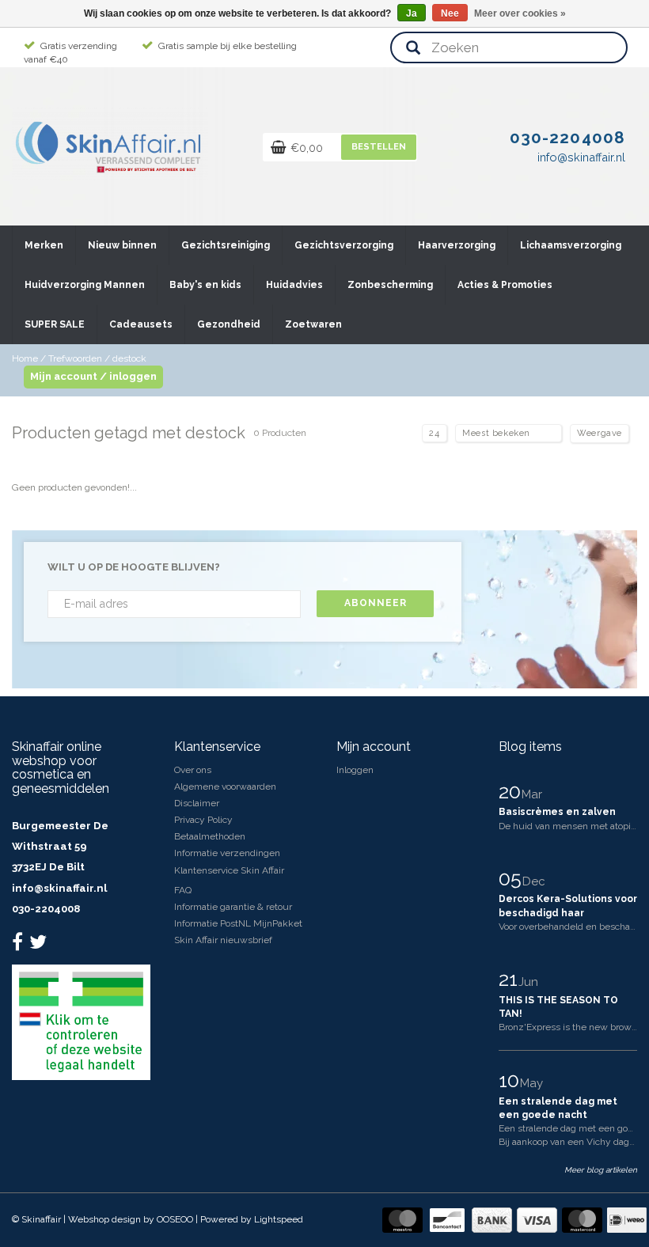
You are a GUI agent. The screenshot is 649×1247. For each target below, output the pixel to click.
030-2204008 (46, 909)
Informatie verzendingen (227, 852)
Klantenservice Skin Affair (229, 870)
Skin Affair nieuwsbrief (223, 940)
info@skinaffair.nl (59, 888)
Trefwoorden (75, 358)
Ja (411, 13)
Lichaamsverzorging (570, 245)
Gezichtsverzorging (343, 245)
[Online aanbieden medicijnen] (81, 1021)
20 (512, 791)
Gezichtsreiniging (225, 245)
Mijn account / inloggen (93, 376)
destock (129, 358)
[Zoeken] (413, 49)
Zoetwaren (313, 324)
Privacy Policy (203, 819)
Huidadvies (294, 284)
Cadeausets (141, 324)
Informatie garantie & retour (233, 906)
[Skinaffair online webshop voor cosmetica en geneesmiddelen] (110, 143)
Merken (44, 245)
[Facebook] (19, 945)
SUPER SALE (55, 324)
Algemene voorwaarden (225, 786)
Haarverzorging (456, 245)
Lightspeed (278, 1219)
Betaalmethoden (209, 836)
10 (511, 1080)
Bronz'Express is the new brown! (569, 1027)
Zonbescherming (390, 284)
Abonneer (375, 602)
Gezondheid (228, 324)
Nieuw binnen (122, 245)
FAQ (183, 890)
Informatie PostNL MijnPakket (238, 923)
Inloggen (355, 769)
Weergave (599, 433)
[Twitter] (40, 945)
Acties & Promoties (504, 284)
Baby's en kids (205, 284)
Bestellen (378, 147)
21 (510, 979)
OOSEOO (175, 1219)
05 (512, 878)
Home (25, 358)
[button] (62, 238)
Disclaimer (196, 803)
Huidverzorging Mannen (85, 284)
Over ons (192, 769)
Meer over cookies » (520, 13)
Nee (450, 13)
